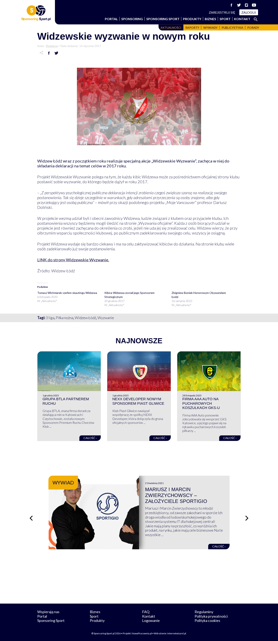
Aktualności (171, 27)
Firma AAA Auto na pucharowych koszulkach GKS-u (201, 403)
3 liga (50, 317)
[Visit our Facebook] (231, 5)
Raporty (192, 27)
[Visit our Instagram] (246, 5)
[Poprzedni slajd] (31, 518)
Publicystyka (232, 27)
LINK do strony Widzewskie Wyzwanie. (73, 259)
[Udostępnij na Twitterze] (56, 53)
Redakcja (52, 46)
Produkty (192, 19)
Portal (111, 19)
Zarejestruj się (222, 12)
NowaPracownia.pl (142, 633)
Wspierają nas (48, 611)
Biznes (210, 19)
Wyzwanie (105, 317)
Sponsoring (132, 19)
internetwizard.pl (176, 633)
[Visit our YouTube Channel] (254, 5)
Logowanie (151, 620)
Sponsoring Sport (162, 19)
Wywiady (210, 27)
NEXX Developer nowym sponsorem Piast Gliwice (138, 401)
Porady (253, 27)
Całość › (90, 438)
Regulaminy (204, 611)
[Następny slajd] (247, 518)
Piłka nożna (64, 317)
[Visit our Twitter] (239, 5)
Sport (225, 19)
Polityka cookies (207, 620)
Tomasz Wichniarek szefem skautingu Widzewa (67, 292)
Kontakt (242, 19)
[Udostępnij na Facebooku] (49, 53)
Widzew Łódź (85, 317)
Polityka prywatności (211, 616)
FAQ (145, 611)
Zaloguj (248, 12)
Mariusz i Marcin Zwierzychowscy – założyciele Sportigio (176, 495)
